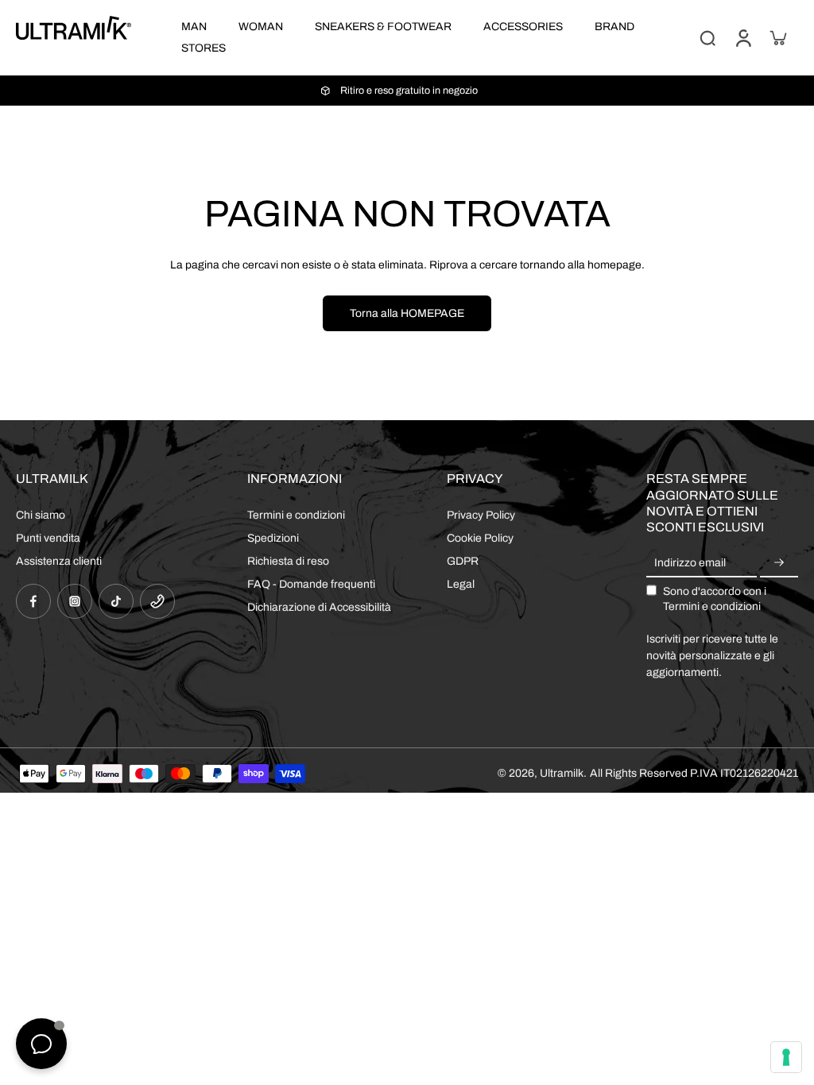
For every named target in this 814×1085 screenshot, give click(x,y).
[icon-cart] (777, 37)
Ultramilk (561, 773)
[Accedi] (742, 38)
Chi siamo (40, 515)
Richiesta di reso (288, 561)
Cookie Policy (480, 538)
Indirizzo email (690, 563)
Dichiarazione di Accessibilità (319, 607)
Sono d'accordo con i (714, 598)
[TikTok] (116, 601)
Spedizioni (273, 538)
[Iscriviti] (779, 562)
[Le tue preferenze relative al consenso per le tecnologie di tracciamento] (786, 1057)
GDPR (463, 561)
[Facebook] (33, 601)
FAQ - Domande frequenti (311, 584)
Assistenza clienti (59, 561)
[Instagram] (74, 601)
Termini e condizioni (296, 515)
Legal (461, 584)
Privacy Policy (481, 515)
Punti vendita (48, 538)
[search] (707, 37)
